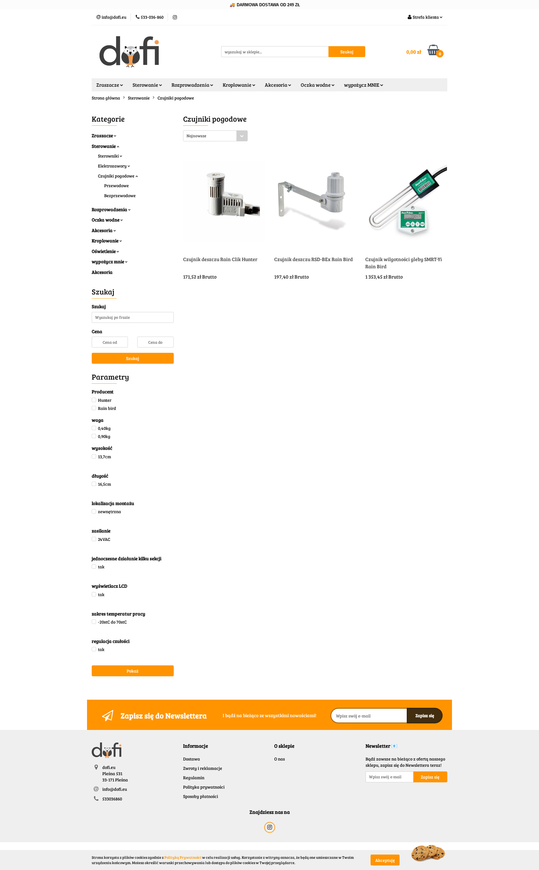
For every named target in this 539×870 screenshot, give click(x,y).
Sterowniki (109, 156)
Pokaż (132, 671)
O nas (279, 759)
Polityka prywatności (204, 787)
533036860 (112, 799)
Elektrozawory (113, 166)
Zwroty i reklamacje (202, 768)
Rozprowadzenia (110, 209)
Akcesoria (103, 230)
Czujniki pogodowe (116, 176)
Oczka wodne (106, 219)
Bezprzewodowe (120, 195)
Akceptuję (385, 860)
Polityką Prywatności (183, 857)
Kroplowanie (105, 240)
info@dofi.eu (114, 789)
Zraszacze (103, 135)
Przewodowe (116, 185)
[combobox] (215, 135)
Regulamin (193, 777)
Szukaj (132, 358)
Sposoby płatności (200, 796)
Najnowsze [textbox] (196, 136)
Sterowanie (104, 146)
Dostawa (191, 759)
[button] (195, 746)
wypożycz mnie (108, 261)
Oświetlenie (104, 251)
